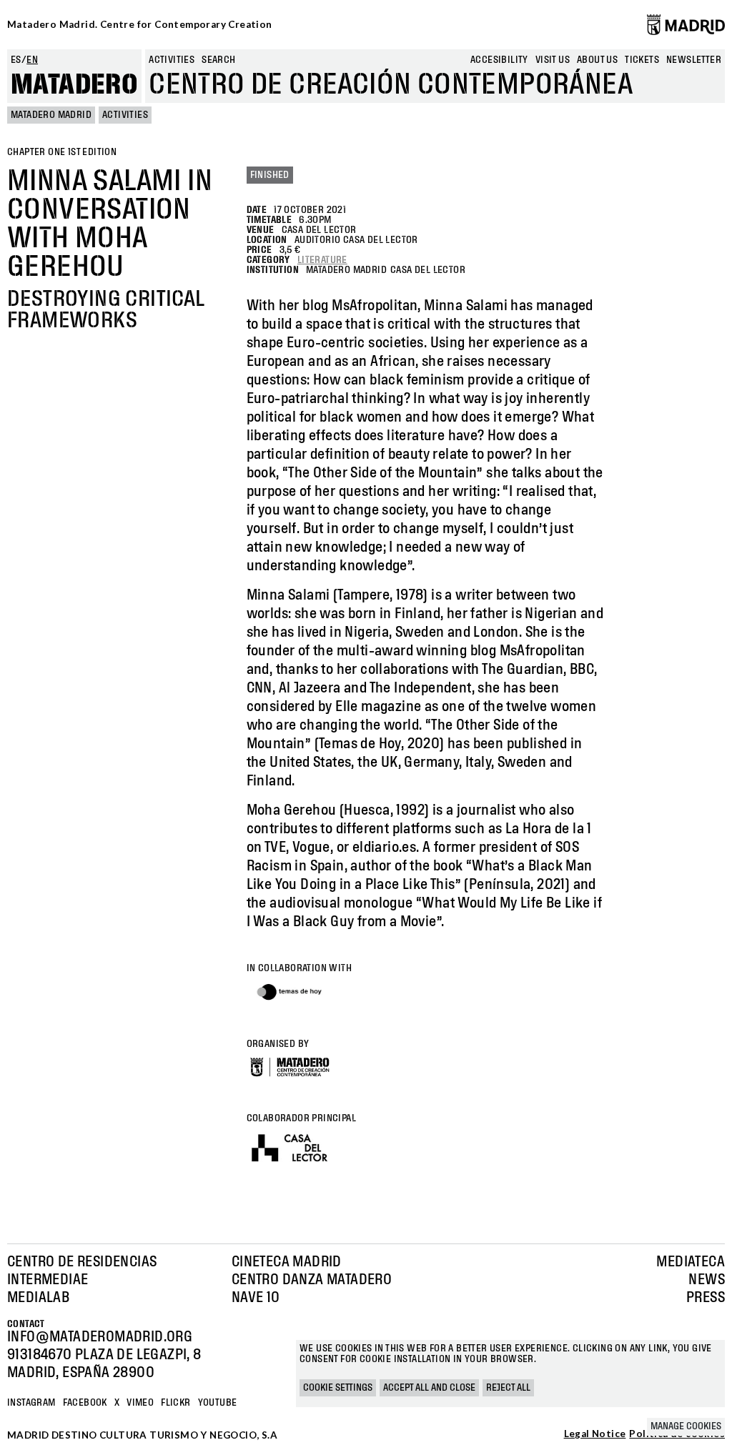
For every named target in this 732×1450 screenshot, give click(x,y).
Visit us (552, 60)
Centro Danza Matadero (312, 1280)
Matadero (74, 85)
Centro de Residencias (82, 1262)
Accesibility (499, 60)
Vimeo (140, 1403)
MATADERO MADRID (51, 115)
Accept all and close (429, 1388)
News (706, 1280)
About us (597, 60)
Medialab (38, 1298)
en (32, 60)
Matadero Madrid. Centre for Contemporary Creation (139, 24)
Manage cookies (686, 1426)
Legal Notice (595, 1434)
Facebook (85, 1403)
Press (705, 1298)
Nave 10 (256, 1298)
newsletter (693, 60)
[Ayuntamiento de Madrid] (686, 24)
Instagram (31, 1403)
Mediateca (690, 1262)
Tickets (642, 60)
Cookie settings (337, 1388)
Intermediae (47, 1280)
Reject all (508, 1388)
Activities (171, 60)
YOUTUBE (217, 1403)
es (16, 60)
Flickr (175, 1403)
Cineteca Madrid (287, 1262)
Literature (322, 260)
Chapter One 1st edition (62, 152)
